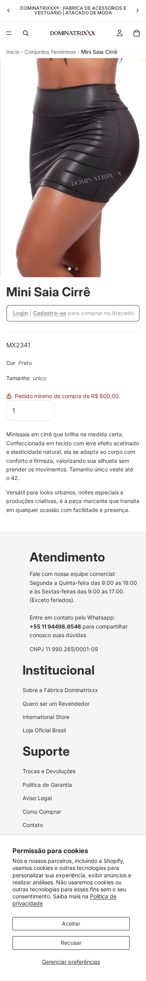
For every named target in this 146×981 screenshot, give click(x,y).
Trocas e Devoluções (49, 771)
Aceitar (71, 923)
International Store (46, 717)
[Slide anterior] (8, 10)
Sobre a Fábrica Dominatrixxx (60, 690)
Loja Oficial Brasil (44, 730)
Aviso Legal (37, 798)
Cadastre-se (49, 313)
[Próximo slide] (137, 10)
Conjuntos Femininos (50, 52)
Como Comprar (42, 811)
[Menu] (9, 33)
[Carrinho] (136, 33)
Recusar (71, 942)
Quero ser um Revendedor (56, 703)
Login (20, 313)
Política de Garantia (47, 784)
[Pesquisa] (25, 33)
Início (12, 52)
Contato (33, 825)
